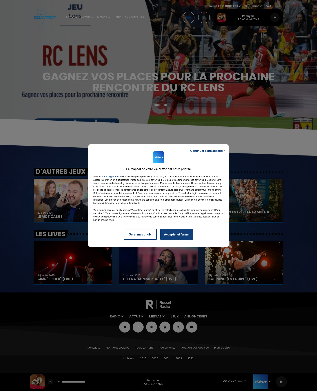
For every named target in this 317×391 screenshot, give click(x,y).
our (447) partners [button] (111, 176)
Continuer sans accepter (207, 151)
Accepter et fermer (177, 234)
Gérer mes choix (140, 234)
